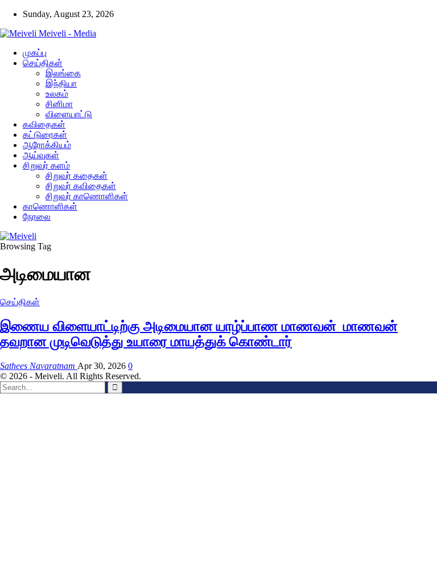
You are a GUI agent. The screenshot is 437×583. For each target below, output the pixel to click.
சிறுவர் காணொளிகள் (87, 196)
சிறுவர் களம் (46, 165)
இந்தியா (61, 83)
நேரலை (37, 216)
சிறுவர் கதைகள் (77, 175)
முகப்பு (35, 53)
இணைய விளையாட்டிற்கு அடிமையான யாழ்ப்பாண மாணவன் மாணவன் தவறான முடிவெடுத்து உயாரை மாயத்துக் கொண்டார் (199, 334)
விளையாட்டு (69, 114)
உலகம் (57, 93)
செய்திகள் (43, 63)
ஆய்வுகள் (41, 155)
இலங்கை (63, 73)
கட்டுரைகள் (45, 134)
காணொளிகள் (50, 206)
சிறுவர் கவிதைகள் (81, 186)
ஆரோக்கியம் (47, 145)
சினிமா (59, 104)
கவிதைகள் (44, 124)
